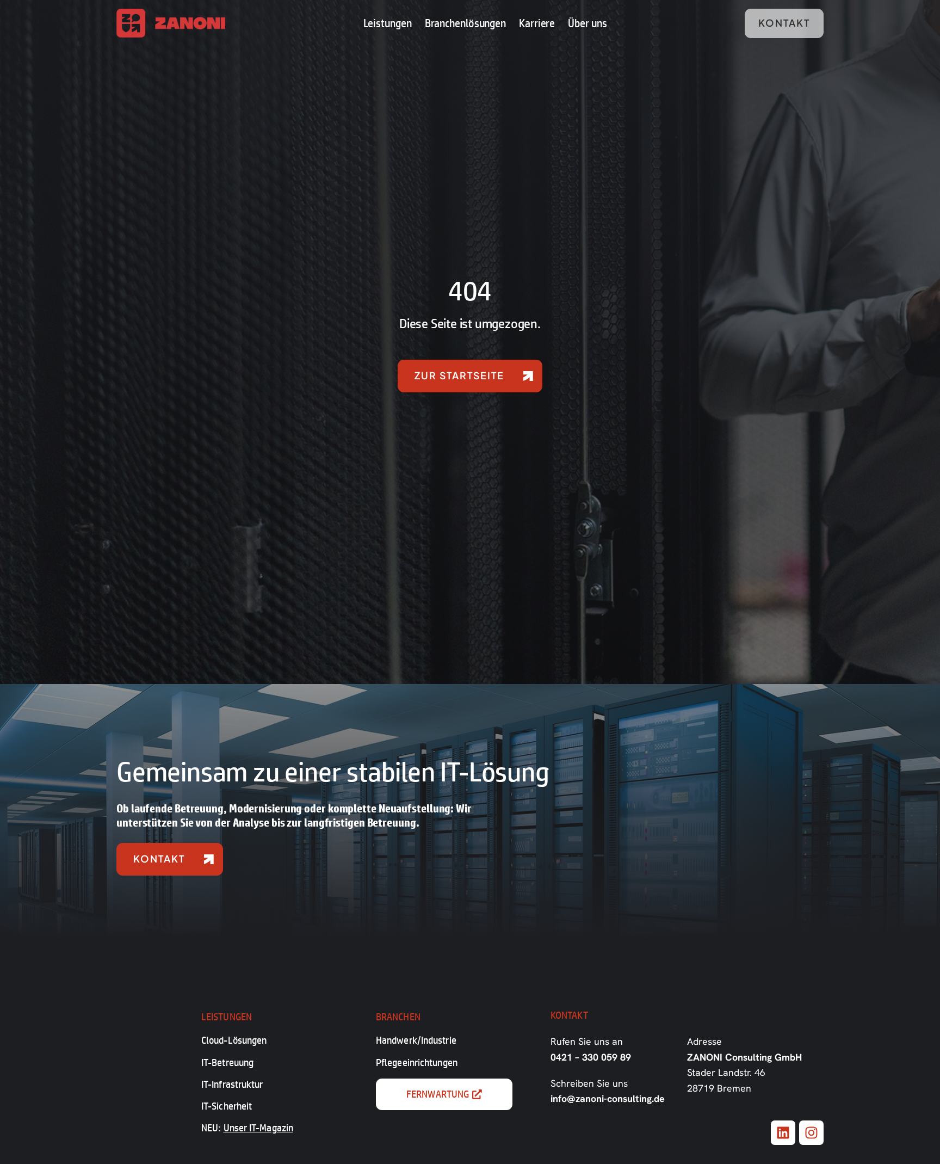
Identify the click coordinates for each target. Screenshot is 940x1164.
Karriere (537, 22)
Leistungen (387, 22)
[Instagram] (811, 1132)
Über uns (587, 22)
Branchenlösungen (465, 22)
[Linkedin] (783, 1132)
